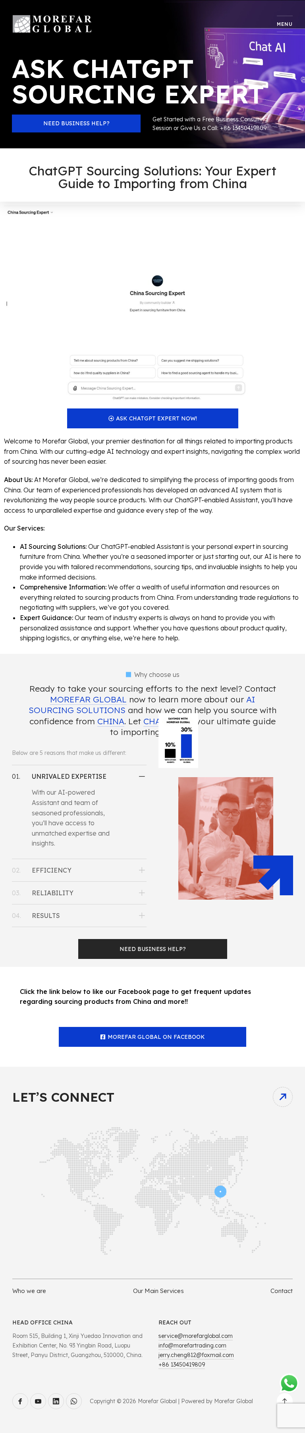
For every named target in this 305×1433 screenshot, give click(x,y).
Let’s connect (63, 1097)
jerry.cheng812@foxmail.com (196, 1355)
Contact (281, 1291)
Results (46, 916)
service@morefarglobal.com (195, 1336)
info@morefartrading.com (192, 1345)
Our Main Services (158, 1291)
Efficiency (51, 870)
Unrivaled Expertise (69, 776)
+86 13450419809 (181, 1364)
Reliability (52, 893)
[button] (79, 776)
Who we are (29, 1291)
